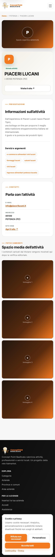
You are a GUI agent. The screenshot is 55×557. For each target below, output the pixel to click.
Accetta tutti (27, 545)
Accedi (5, 505)
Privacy (21, 550)
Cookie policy (10, 550)
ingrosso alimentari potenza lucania (22, 173)
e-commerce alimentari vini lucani (21, 154)
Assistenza (7, 509)
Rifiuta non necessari (16, 537)
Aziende (6, 480)
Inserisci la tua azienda (13, 500)
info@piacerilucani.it (16, 206)
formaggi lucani (13, 160)
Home (4, 16)
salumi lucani (30, 160)
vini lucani (11, 167)
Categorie (6, 476)
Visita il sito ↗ (27, 88)
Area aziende (8, 489)
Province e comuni (11, 484)
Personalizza (39, 537)
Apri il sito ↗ (12, 229)
